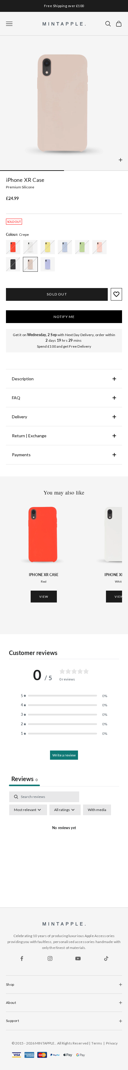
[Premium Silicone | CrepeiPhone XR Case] (13, 247)
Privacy (112, 1043)
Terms (96, 1043)
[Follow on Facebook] (22, 958)
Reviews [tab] (24, 778)
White (119, 581)
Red (43, 581)
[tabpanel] (64, 842)
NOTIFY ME (64, 316)
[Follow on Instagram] (50, 958)
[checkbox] (97, 810)
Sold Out (57, 294)
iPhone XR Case (43, 575)
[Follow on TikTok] (106, 958)
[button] (64, 696)
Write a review (64, 755)
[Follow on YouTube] (78, 958)
